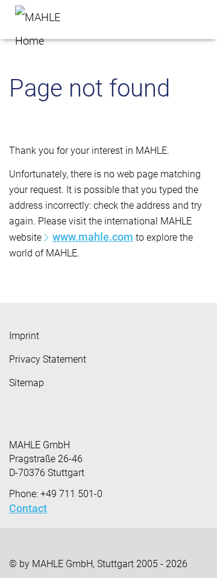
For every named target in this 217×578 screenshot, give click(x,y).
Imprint (24, 335)
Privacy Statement (47, 359)
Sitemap (26, 383)
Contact (28, 508)
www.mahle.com (92, 236)
